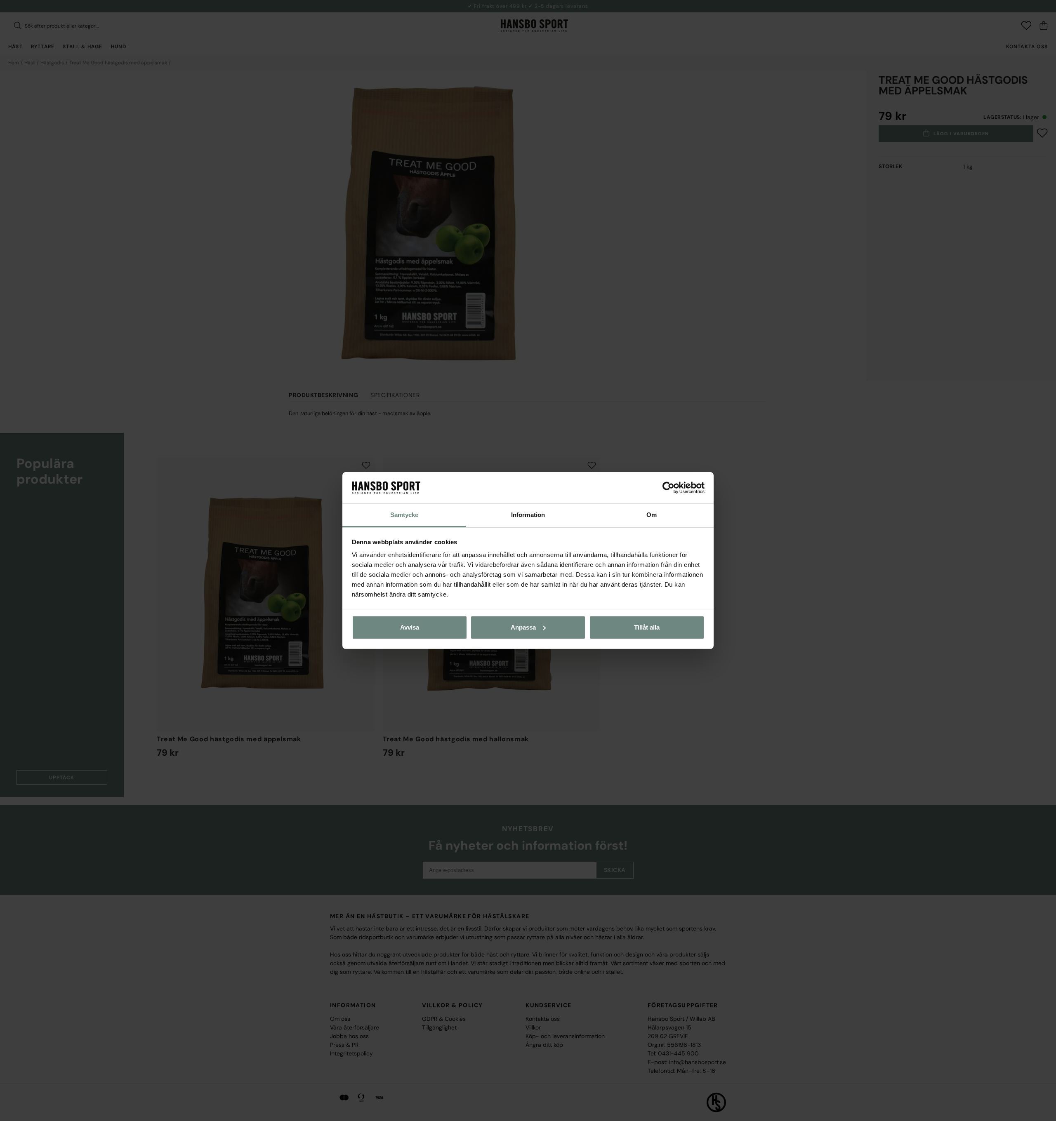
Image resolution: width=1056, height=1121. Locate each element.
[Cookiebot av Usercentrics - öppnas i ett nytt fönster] (668, 488)
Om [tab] (651, 514)
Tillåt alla (647, 627)
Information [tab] (528, 514)
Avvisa (409, 627)
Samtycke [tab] (404, 514)
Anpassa (523, 627)
